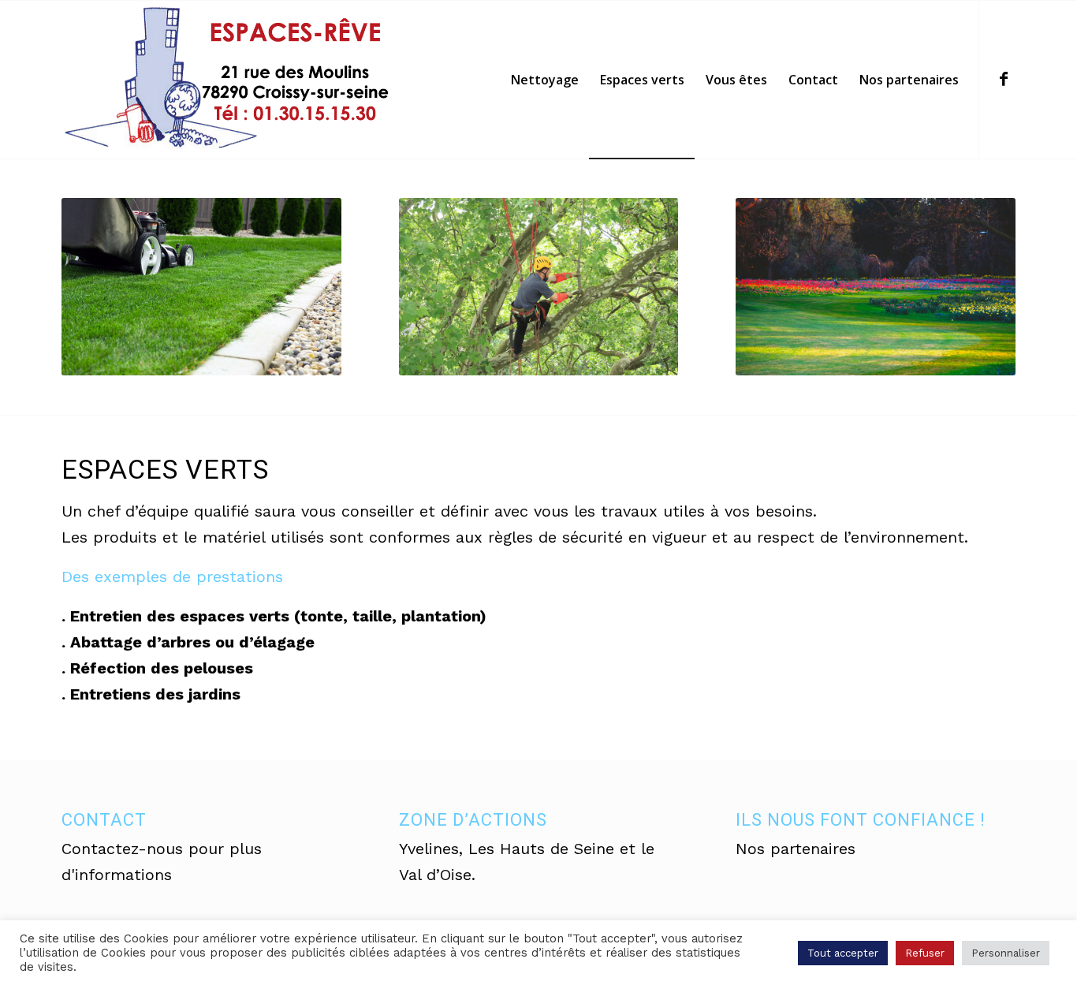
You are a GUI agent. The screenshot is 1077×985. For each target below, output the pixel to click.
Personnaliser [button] (1005, 953)
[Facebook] (1004, 79)
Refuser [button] (925, 953)
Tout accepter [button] (842, 953)
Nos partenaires (795, 848)
